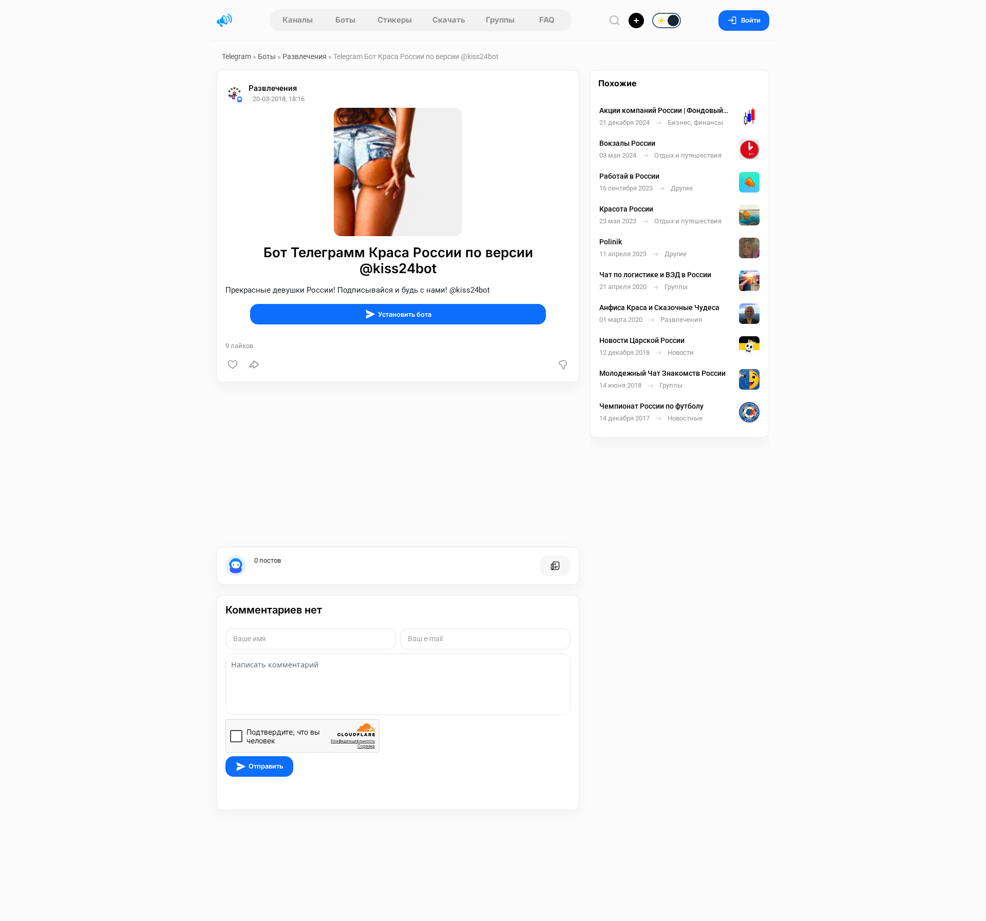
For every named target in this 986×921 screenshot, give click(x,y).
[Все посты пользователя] (555, 565)
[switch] (633, 21)
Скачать (448, 20)
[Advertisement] (398, 464)
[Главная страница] (224, 20)
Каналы (297, 20)
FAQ (547, 20)
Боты (345, 20)
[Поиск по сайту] (614, 20)
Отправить (266, 766)
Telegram (236, 56)
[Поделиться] (254, 364)
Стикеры (394, 20)
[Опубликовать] (636, 20)
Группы (500, 20)
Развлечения (304, 56)
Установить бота (404, 314)
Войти (751, 20)
